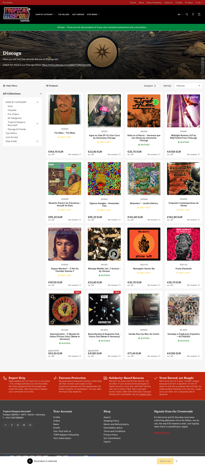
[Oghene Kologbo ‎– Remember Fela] (104, 178)
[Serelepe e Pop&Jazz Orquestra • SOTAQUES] (183, 309)
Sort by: (168, 85)
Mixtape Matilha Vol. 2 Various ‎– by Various (104, 269)
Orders (56, 420)
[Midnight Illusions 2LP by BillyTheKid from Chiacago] (183, 110)
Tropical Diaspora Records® (16, 124)
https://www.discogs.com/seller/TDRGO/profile (66, 64)
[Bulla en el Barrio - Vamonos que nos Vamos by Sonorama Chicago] (143, 110)
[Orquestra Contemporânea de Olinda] (183, 178)
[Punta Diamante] (183, 244)
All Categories (15, 118)
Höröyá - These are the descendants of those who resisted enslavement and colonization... (102, 27)
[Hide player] (176, 461)
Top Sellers (63, 14)
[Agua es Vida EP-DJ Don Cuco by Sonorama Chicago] (104, 110)
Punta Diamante (184, 268)
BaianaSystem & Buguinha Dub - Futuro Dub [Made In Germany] (104, 335)
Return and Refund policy (116, 424)
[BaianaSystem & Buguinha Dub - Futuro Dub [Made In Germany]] (104, 309)
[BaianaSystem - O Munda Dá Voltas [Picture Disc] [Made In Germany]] (64, 309)
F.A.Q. (198, 2)
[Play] (30, 461)
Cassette (12, 110)
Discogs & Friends (17, 129)
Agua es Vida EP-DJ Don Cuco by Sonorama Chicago (104, 136)
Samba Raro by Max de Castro (144, 334)
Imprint (107, 441)
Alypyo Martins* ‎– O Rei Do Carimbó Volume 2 (65, 269)
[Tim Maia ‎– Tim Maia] (64, 109)
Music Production (154, 2)
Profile (56, 417)
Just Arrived (78, 14)
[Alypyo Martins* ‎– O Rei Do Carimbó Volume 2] (64, 244)
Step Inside (92, 14)
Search (107, 417)
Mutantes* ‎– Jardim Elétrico (144, 203)
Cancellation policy (113, 427)
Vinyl (10, 106)
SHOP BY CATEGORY (44, 14)
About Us (169, 2)
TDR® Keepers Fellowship (66, 434)
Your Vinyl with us (62, 431)
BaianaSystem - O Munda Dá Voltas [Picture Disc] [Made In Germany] (65, 336)
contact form (145, 394)
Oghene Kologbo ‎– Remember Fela (104, 204)
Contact (178, 2)
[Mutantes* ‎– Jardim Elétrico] (143, 178)
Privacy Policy (111, 434)
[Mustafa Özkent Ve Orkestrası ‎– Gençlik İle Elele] (64, 178)
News (141, 2)
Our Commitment (112, 438)
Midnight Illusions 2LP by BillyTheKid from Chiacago (183, 136)
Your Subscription (62, 438)
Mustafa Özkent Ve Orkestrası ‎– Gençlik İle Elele (65, 204)
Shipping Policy (111, 420)
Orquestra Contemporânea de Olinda (184, 204)
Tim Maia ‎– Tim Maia (64, 133)
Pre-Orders (8, 2)
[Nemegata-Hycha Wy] (143, 244)
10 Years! (189, 2)
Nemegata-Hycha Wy (144, 268)
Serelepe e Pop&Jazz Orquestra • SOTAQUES (183, 335)
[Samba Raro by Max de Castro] (143, 309)
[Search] (187, 14)
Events (133, 2)
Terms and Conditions (114, 431)
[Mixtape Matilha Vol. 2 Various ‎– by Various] (104, 244)
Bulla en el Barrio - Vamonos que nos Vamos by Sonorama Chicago (143, 138)
